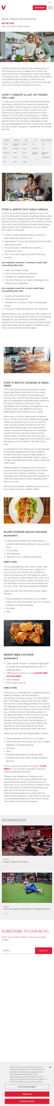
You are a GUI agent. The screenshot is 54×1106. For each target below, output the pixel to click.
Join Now (40, 8)
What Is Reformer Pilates (15, 862)
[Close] (50, 1067)
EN (50, 2)
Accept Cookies (27, 1101)
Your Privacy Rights (27, 1087)
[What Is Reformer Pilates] (27, 867)
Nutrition (8, 23)
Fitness (6, 859)
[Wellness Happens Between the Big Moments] (27, 914)
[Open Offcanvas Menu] (50, 7)
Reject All (27, 1094)
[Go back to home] (3, 7)
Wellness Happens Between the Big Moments (26, 909)
